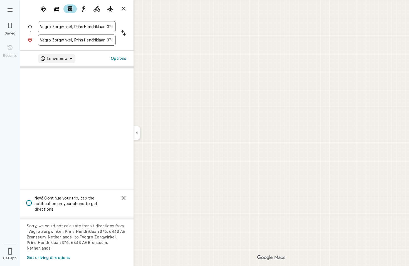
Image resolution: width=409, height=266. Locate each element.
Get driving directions (48, 257)
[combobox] (77, 26)
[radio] (43, 8)
